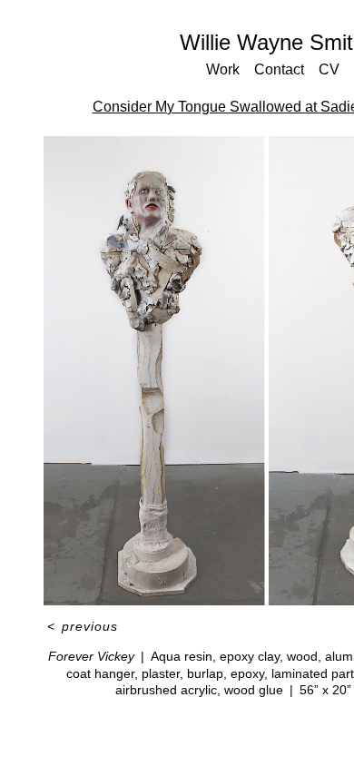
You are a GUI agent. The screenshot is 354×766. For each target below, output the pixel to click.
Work (223, 69)
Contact (279, 69)
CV (329, 69)
